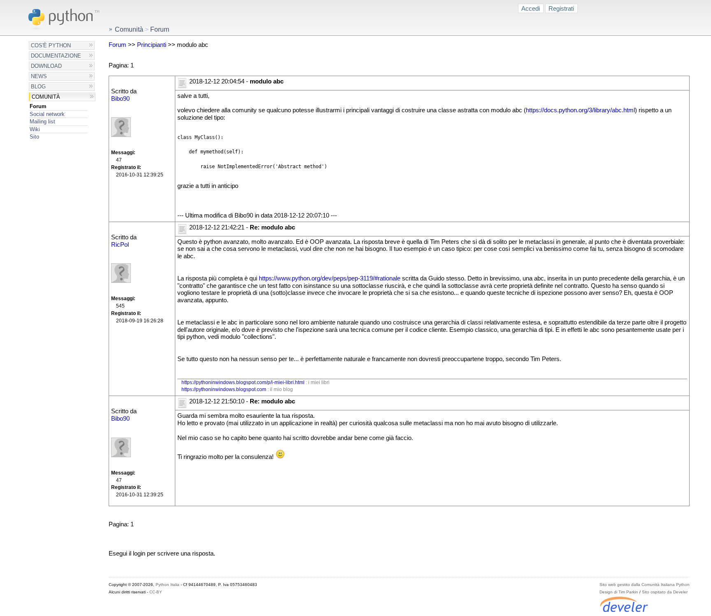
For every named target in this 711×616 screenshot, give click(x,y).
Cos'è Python (51, 45)
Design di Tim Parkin (618, 592)
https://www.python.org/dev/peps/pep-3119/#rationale (329, 278)
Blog (38, 86)
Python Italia (167, 584)
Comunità (46, 97)
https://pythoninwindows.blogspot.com (223, 389)
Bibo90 (120, 98)
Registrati (561, 8)
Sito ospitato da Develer (665, 592)
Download (46, 66)
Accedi (530, 8)
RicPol (120, 244)
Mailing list (42, 121)
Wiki (35, 129)
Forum (38, 106)
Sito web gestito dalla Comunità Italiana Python (644, 584)
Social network (47, 114)
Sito (34, 137)
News (39, 76)
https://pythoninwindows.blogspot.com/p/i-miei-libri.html (242, 382)
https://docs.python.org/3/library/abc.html (580, 110)
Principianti (151, 45)
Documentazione (56, 56)
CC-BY (155, 592)
